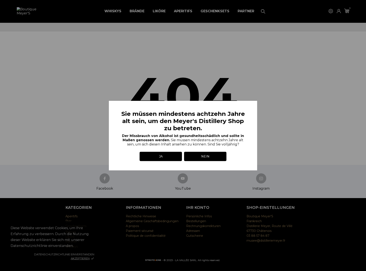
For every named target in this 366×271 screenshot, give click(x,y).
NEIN (205, 156)
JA (161, 156)
